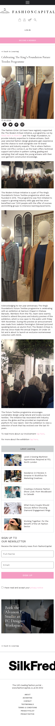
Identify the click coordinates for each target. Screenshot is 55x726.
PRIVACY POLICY (27, 711)
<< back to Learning (10, 51)
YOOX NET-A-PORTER (11, 136)
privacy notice (36, 588)
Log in (28, 30)
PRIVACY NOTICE (27, 714)
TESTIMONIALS (27, 704)
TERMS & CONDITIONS (27, 707)
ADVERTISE (27, 698)
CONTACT (28, 701)
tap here (40, 434)
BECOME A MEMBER (27, 40)
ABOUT (28, 694)
